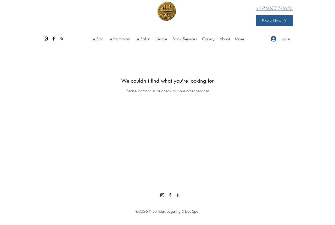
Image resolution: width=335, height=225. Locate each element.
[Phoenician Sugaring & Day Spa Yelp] (61, 38)
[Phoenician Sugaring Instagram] (45, 38)
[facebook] (53, 38)
